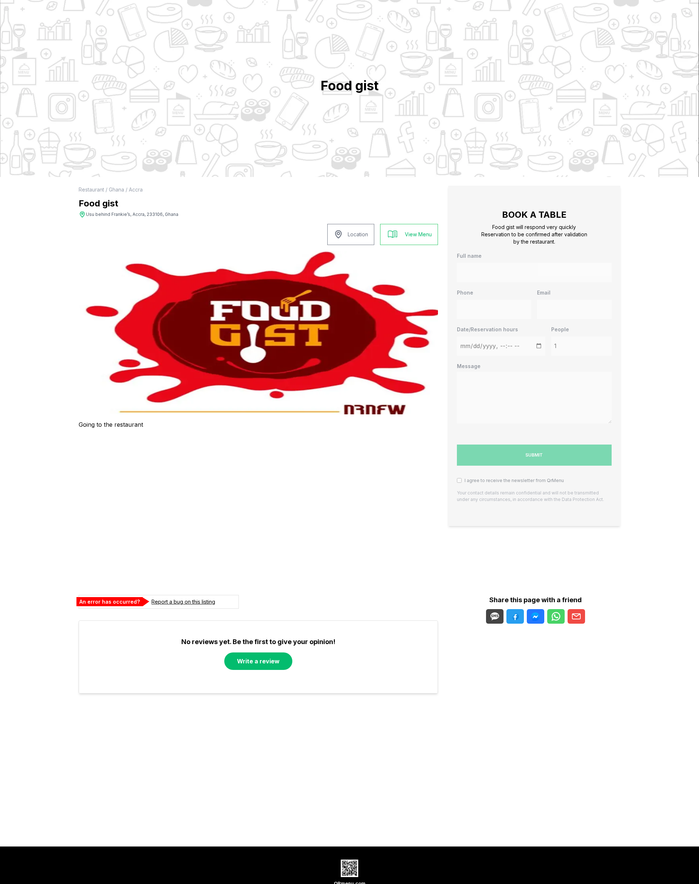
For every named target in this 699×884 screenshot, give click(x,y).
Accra (136, 189)
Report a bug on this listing (183, 602)
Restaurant (91, 189)
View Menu (418, 234)
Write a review (258, 661)
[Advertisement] (445, 761)
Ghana (116, 189)
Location (358, 234)
